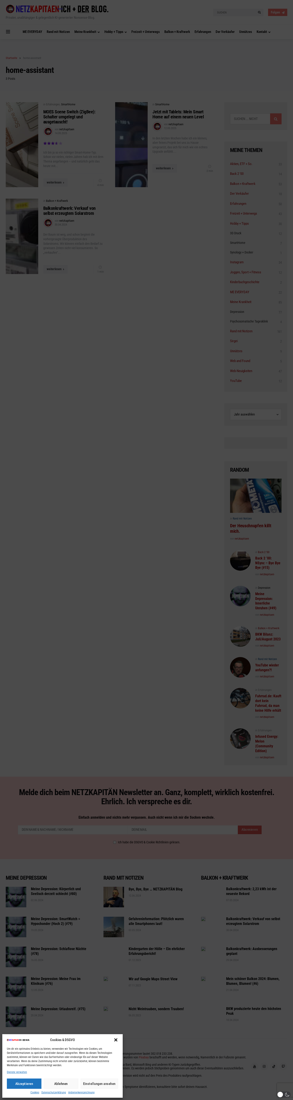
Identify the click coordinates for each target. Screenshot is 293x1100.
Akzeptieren (24, 1084)
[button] (116, 1040)
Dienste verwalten (17, 1072)
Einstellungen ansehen (99, 1084)
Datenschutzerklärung (53, 1092)
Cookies (34, 1092)
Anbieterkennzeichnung (81, 1092)
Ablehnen (61, 1084)
